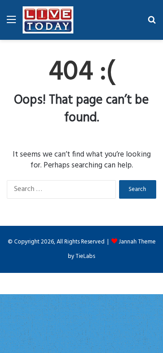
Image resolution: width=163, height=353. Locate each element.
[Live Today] (48, 19)
